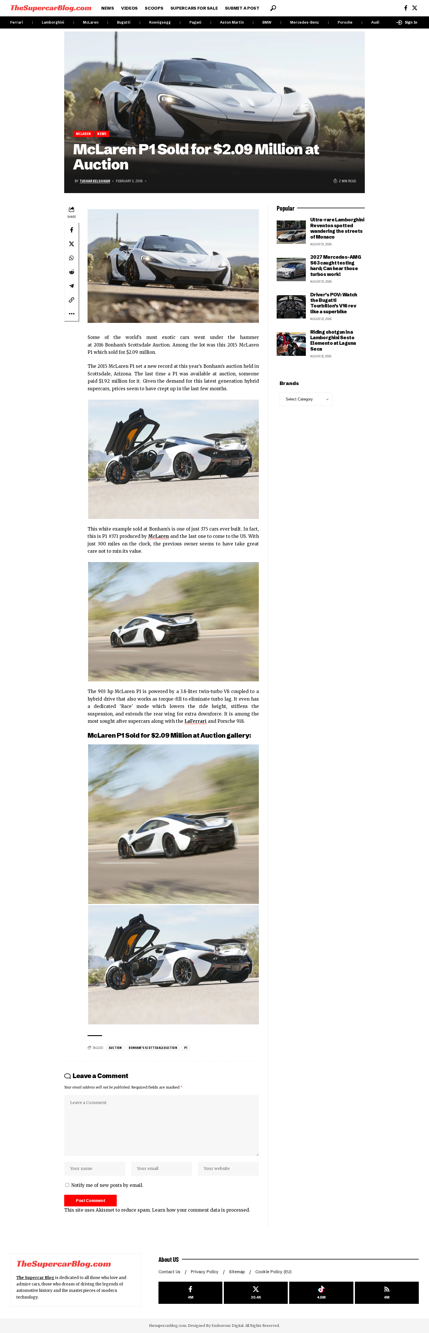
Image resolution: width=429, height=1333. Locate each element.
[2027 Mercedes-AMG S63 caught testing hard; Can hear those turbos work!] (291, 269)
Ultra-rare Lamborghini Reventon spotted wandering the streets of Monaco (337, 228)
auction (115, 1047)
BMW (266, 22)
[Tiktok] (321, 1293)
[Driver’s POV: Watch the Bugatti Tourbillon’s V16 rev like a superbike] (291, 307)
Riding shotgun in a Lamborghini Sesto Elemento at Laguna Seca (333, 340)
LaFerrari (195, 721)
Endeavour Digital (227, 1325)
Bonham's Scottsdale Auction (153, 1047)
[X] (415, 8)
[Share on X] (71, 244)
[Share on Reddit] (71, 272)
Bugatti (123, 22)
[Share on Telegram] (71, 286)
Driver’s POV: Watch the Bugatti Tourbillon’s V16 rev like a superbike (333, 303)
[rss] (387, 1293)
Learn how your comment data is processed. (201, 1210)
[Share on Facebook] (71, 230)
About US (168, 1259)
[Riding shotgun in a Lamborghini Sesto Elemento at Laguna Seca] (291, 344)
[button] (273, 8)
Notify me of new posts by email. (107, 1185)
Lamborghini (53, 22)
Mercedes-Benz (304, 22)
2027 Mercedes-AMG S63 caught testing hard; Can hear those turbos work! (335, 265)
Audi (375, 22)
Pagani (195, 22)
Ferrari (16, 22)
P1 (185, 1047)
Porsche (345, 22)
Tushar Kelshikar (95, 181)
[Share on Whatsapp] (71, 258)
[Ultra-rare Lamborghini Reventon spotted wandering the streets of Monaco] (291, 232)
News (102, 134)
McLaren (90, 22)
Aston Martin (232, 22)
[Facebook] (406, 8)
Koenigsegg (160, 22)
